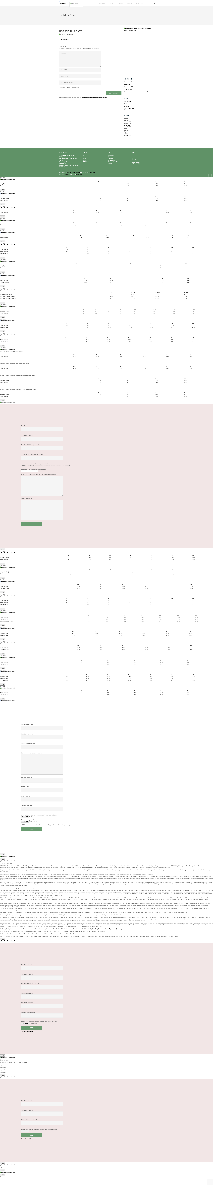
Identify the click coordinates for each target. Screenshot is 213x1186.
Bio (84, 155)
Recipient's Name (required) (29, 1120)
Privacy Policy (136, 164)
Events (137, 3)
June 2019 (126, 120)
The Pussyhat (63, 162)
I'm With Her (126, 106)
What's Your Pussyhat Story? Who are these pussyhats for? (38, 475)
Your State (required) (27, 1003)
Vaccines (126, 110)
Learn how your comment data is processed (94, 97)
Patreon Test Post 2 (128, 87)
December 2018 (127, 122)
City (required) (25, 787)
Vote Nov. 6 (62, 163)
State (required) (25, 796)
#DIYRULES (102, 3)
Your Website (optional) (28, 744)
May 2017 (126, 132)
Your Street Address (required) (30, 445)
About (111, 3)
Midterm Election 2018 (129, 108)
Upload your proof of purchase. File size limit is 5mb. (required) (39, 1022)
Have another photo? (27, 820)
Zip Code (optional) (26, 806)
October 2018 (127, 125)
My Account (111, 160)
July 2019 (126, 118)
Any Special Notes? (26, 499)
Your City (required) (27, 993)
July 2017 (126, 128)
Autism (125, 103)
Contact (85, 157)
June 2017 (126, 130)
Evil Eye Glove (63, 157)
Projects (120, 3)
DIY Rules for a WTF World (66, 155)
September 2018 (127, 127)
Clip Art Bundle (64, 39)
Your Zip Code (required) (28, 1012)
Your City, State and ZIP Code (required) (32, 454)
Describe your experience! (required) (31, 753)
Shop (142, 3)
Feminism (126, 105)
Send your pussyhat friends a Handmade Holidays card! (136, 92)
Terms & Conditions (113, 162)
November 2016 (127, 135)
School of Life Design (73, 172)
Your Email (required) (27, 435)
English (75, 3)
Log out (110, 163)
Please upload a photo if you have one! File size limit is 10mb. (38, 815)
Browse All (62, 167)
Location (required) (26, 777)
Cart (109, 157)
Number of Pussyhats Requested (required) (33, 469)
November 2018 (127, 123)
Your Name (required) (27, 426)
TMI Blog (129, 3)
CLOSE (2, 190)
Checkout (110, 159)
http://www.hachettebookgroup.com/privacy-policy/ (110, 929)
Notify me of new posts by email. (69, 88)
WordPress (79, 174)
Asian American (127, 101)
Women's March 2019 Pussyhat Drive (69, 165)
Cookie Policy (136, 162)
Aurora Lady (91, 172)
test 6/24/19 (127, 84)
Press (84, 160)
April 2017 (126, 133)
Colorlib (67, 174)
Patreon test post (128, 82)
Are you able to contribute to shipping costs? (46, 465)
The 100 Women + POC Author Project (68, 159)
